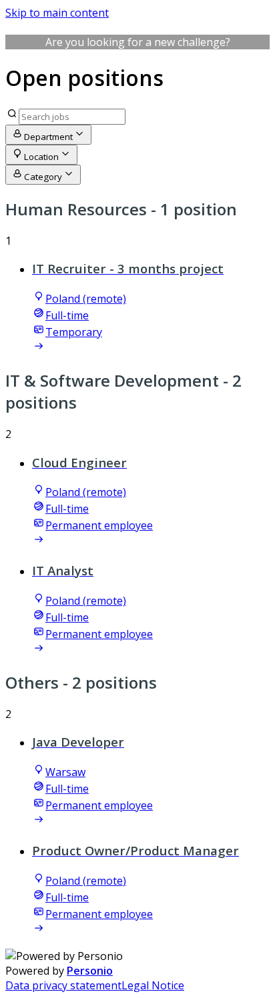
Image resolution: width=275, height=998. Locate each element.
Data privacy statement (63, 985)
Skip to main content (57, 12)
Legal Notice (152, 985)
